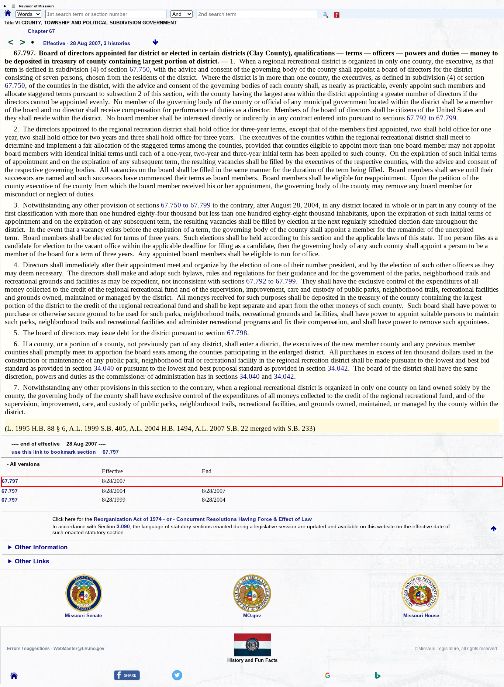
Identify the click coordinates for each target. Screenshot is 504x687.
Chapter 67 (41, 31)
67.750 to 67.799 (186, 205)
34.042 (338, 368)
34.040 (104, 368)
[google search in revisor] (327, 676)
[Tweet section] (177, 678)
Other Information (41, 547)
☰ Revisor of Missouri (31, 6)
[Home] (7, 13)
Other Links (32, 561)
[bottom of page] (155, 43)
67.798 (237, 333)
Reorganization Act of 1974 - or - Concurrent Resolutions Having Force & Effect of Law (203, 519)
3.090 (123, 526)
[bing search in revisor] (377, 677)
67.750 (140, 69)
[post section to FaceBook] (127, 678)
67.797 (10, 481)
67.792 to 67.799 (431, 118)
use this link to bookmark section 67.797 (65, 452)
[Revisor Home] (14, 677)
